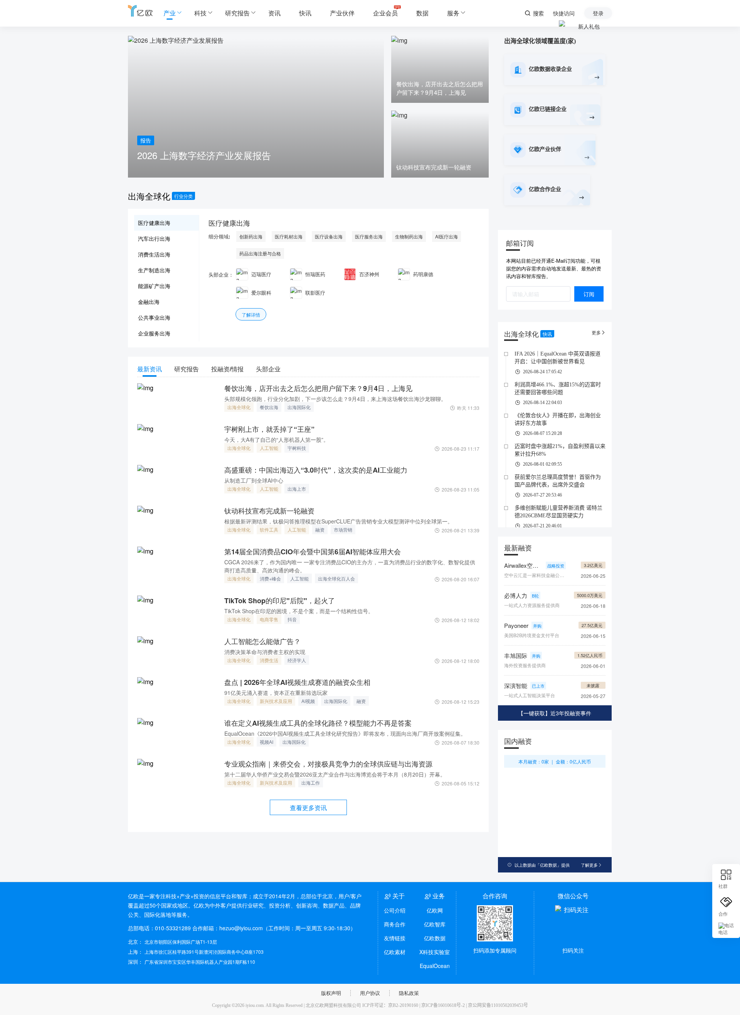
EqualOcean (435, 966)
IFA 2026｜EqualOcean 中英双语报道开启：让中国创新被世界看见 (557, 357)
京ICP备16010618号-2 (443, 1005)
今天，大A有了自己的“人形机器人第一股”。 (276, 439)
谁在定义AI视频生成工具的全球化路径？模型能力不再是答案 (318, 723)
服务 (453, 12)
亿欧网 (435, 910)
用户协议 (370, 993)
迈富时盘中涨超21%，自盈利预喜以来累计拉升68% (560, 450)
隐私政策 (409, 993)
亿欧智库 (435, 924)
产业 (169, 12)
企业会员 (385, 12)
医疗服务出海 (369, 236)
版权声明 (331, 993)
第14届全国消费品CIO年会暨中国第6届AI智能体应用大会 (312, 552)
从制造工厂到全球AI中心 (253, 480)
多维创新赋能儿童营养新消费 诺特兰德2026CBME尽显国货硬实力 (558, 511)
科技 (200, 12)
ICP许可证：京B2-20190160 (390, 1005)
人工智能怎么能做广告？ (262, 641)
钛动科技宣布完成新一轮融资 (269, 511)
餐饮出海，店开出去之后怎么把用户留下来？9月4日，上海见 (318, 388)
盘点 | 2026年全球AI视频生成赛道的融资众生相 (297, 682)
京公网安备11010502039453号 (498, 1005)
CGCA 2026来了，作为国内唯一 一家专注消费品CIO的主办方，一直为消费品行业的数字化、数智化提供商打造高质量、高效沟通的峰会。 (349, 566)
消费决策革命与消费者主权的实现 (264, 652)
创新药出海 (250, 236)
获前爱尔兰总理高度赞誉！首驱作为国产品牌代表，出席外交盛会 (558, 481)
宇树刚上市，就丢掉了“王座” (269, 429)
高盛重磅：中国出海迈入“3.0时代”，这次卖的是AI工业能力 (315, 470)
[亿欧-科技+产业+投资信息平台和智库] (140, 10)
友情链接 (394, 938)
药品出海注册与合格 (260, 253)
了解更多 (591, 865)
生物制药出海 (409, 236)
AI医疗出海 (446, 236)
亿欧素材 (394, 952)
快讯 (305, 12)
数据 (422, 12)
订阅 (589, 294)
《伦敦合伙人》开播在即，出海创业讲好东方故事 (558, 419)
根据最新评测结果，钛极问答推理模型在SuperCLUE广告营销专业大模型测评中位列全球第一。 (338, 521)
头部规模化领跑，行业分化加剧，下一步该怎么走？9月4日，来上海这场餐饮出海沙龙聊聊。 (335, 399)
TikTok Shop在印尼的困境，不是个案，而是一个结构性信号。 (298, 611)
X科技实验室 (434, 952)
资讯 (274, 12)
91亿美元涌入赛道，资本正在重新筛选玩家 (276, 692)
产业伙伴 (342, 12)
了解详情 (251, 314)
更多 (598, 332)
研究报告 (237, 12)
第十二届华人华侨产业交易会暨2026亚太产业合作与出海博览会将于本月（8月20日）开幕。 (335, 774)
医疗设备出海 (329, 236)
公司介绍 (394, 910)
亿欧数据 (435, 938)
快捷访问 (564, 13)
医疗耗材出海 (289, 236)
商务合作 (394, 924)
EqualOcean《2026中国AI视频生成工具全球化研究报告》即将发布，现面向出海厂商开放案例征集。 (345, 733)
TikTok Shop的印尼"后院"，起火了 (279, 601)
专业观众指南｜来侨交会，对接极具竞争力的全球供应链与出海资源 (328, 764)
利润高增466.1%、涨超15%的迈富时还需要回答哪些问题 (558, 388)
